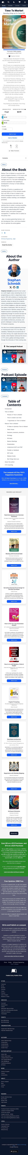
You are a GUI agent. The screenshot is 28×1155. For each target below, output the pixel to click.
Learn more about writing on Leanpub (14, 872)
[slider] (2, 117)
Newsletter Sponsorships (7, 1008)
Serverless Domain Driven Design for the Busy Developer (14, 588)
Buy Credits (4, 1098)
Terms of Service (5, 1124)
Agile (14, 238)
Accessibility (4, 1075)
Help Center (4, 1102)
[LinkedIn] (18, 287)
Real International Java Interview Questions (14, 515)
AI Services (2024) (5, 1112)
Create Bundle (4, 1044)
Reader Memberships (6, 1097)
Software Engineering (6, 238)
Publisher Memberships (7, 1030)
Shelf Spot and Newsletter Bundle (9, 1010)
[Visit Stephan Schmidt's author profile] (14, 270)
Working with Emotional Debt (14, 553)
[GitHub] (14, 287)
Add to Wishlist (12, 138)
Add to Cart (12, 134)
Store (5, 962)
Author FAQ (4, 1054)
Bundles (10, 5)
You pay (4, 126)
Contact (3, 1085)
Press (2, 1086)
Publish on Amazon (5, 1012)
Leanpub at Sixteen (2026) (7, 1110)
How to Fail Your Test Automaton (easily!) (14, 624)
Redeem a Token (5, 996)
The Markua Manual (6, 1063)
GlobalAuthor (4, 1004)
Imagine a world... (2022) (7, 1114)
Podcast (3, 993)
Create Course (4, 1045)
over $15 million (21, 866)
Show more (14, 833)
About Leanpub (5, 1081)
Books (3, 5)
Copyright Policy (5, 1126)
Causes (3, 1073)
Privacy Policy (4, 1127)
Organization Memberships (7, 1028)
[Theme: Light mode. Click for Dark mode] (14, 2)
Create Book (4, 1042)
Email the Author (7, 245)
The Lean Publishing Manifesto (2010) (10, 1117)
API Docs (3, 1064)
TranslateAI (4, 1013)
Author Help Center (6, 1056)
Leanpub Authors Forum (7, 1057)
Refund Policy (4, 1129)
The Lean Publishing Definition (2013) (10, 1116)
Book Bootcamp (5, 1022)
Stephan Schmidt (15, 56)
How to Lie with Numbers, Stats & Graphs (14, 664)
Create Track (4, 1047)
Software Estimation (14, 811)
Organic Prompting (14, 702)
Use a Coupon (4, 994)
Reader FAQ (4, 1100)
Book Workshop (5, 1020)
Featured (3, 984)
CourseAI (3, 1003)
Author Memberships (6, 1040)
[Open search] (8, 2)
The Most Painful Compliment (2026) (10, 1108)
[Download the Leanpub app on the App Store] (14, 1151)
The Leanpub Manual (6, 1059)
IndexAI (3, 1006)
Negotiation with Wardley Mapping (14, 773)
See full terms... (14, 483)
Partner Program (5, 1071)
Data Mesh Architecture (14, 739)
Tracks (24, 5)
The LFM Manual (5, 1061)
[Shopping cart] (19, 2)
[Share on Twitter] (2, 233)
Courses (17, 5)
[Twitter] (10, 287)
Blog (2, 1083)
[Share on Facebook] (5, 233)
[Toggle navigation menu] (26, 158)
